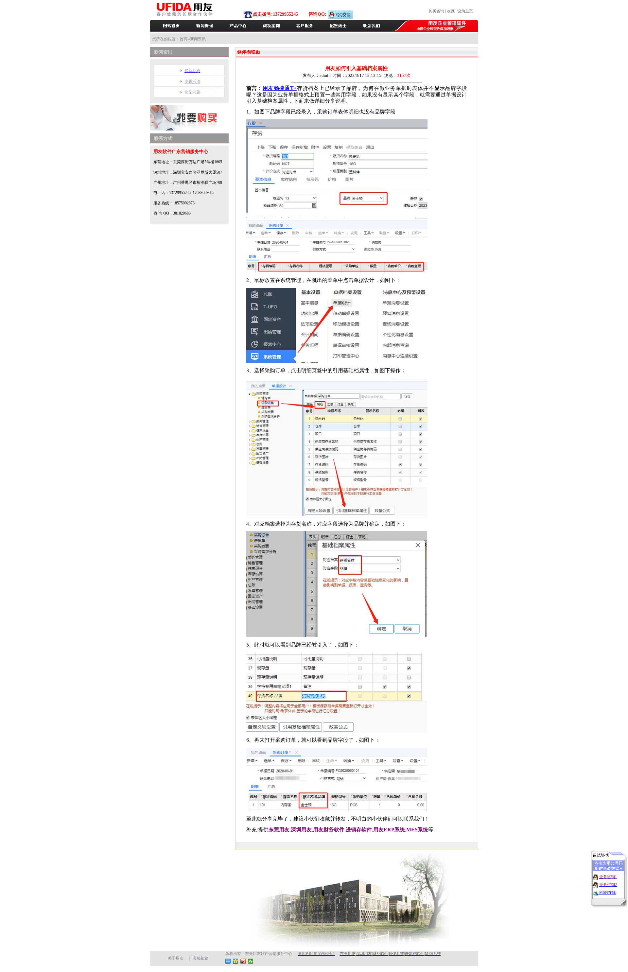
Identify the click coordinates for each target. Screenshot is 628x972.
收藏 (451, 11)
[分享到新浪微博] (243, 961)
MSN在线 (607, 892)
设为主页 (465, 11)
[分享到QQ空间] (235, 961)
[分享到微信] (250, 961)
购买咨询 (436, 11)
